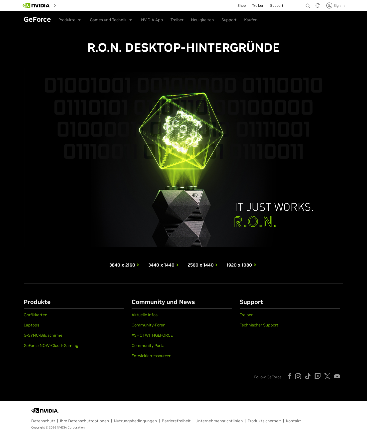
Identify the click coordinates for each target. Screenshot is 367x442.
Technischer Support (259, 324)
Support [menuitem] (276, 5)
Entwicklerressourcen (152, 355)
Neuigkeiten (202, 19)
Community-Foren (149, 324)
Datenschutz (43, 420)
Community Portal (149, 345)
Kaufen (251, 19)
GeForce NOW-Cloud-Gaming (51, 345)
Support (229, 19)
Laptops (31, 324)
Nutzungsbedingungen (135, 420)
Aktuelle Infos (145, 314)
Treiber (177, 19)
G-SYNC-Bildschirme (43, 335)
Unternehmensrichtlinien (219, 420)
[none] (308, 3)
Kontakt (293, 420)
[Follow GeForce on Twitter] (327, 376)
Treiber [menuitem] (258, 5)
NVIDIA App (152, 19)
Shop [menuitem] (241, 5)
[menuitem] (67, 5)
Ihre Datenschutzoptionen (84, 420)
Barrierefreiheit (176, 420)
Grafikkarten (35, 314)
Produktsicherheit (264, 420)
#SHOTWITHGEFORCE (152, 335)
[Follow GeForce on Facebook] (290, 376)
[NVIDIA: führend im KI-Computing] (36, 5)
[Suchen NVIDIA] (308, 4)
